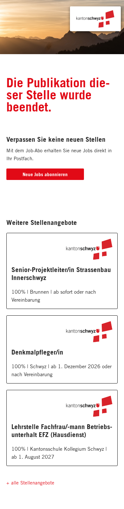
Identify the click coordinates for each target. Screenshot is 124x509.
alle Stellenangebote (32, 482)
